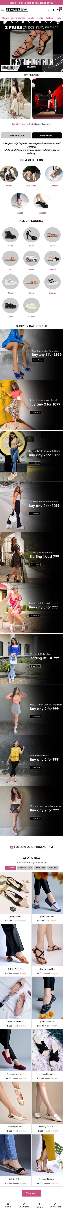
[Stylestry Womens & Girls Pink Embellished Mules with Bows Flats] (15, 997)
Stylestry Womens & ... (16, 1021)
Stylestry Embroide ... (47, 1021)
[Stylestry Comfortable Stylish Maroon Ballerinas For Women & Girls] (15, 1050)
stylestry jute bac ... (16, 1126)
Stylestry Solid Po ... (16, 969)
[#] (15, 98)
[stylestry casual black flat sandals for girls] (47, 945)
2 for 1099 (40, 867)
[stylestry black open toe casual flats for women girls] (47, 1050)
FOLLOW (19, 846)
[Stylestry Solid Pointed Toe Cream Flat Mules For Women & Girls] (47, 1102)
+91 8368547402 (44, 2)
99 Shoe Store (25, 867)
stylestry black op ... (47, 1074)
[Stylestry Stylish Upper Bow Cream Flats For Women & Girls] (15, 892)
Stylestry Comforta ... (47, 916)
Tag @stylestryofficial (23, 124)
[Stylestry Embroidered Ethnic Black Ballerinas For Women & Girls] (47, 997)
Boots (31, 17)
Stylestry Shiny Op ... (47, 1179)
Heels (40, 17)
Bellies (49, 17)
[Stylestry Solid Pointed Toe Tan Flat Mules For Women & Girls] (15, 945)
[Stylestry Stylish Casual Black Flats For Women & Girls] (15, 1155)
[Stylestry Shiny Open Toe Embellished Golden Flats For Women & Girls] (47, 1155)
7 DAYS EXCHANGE (16, 135)
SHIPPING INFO (46, 135)
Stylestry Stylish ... (16, 916)
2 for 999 (53, 867)
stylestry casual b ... (47, 969)
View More (31, 1193)
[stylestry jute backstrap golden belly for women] (15, 1102)
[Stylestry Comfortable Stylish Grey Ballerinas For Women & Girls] (47, 892)
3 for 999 (10, 867)
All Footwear (18, 17)
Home (5, 17)
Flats (58, 17)
